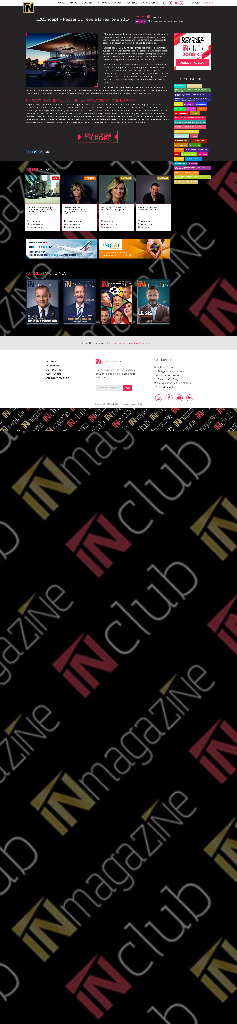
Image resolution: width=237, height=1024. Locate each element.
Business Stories (199, 140)
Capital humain (181, 136)
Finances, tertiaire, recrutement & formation (189, 95)
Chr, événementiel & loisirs (186, 172)
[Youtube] (177, 398)
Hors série (140, 21)
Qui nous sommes (150, 3)
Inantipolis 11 (42, 302)
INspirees (191, 108)
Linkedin (181, 3)
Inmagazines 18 (153, 302)
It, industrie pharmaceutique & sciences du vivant (191, 177)
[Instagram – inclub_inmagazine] (157, 398)
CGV (140, 404)
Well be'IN (202, 154)
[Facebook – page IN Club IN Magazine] (167, 398)
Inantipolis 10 (100, 343)
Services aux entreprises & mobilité (190, 118)
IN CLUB (73, 3)
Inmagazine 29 (79, 302)
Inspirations (180, 163)
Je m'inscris (53, 370)
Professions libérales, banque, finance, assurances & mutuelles (191, 99)
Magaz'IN (86, 343)
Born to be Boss (194, 86)
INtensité (179, 150)
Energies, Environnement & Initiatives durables (190, 90)
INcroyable (180, 108)
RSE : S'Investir (181, 145)
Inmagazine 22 (116, 302)
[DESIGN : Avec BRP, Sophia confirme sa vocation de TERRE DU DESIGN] (42, 189)
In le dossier (195, 145)
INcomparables (181, 113)
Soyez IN (196, 3)
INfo (177, 154)
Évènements (88, 3)
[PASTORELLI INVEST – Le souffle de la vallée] (153, 198)
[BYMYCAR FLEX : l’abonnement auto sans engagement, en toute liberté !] (79, 201)
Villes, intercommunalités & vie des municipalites (190, 168)
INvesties (201, 108)
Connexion (207, 3)
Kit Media (132, 3)
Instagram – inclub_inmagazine (165, 3)
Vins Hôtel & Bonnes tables (186, 131)
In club (194, 136)
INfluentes (188, 104)
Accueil (61, 3)
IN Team (178, 104)
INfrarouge (180, 86)
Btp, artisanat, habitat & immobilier (190, 122)
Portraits (195, 113)
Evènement (53, 366)
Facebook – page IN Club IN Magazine (170, 3)
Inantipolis (142, 17)
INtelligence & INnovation (196, 150)
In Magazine (104, 3)
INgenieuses (201, 104)
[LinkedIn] (188, 398)
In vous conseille (193, 159)
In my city (179, 159)
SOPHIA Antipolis (182, 140)
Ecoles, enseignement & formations (189, 127)
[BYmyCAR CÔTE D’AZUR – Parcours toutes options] (116, 193)
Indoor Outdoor (189, 154)
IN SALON (118, 3)
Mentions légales (128, 404)
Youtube (176, 3)
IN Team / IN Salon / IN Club (186, 182)
